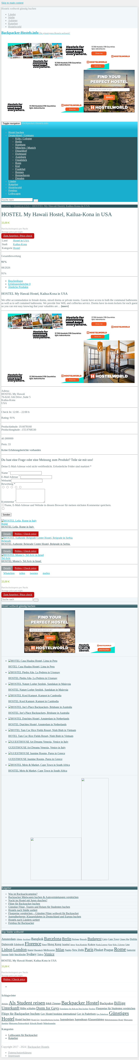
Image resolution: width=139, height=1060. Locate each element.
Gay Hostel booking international (58, 1013)
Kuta (110, 945)
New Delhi (78, 949)
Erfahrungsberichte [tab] (19, 283)
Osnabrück (21, 159)
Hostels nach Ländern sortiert (24, 919)
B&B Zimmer (53, 1003)
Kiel (17, 166)
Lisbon (7, 949)
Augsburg (20, 156)
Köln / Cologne (23, 138)
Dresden (19, 178)
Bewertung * (8, 483)
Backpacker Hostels (38, 1046)
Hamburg (20, 144)
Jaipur (72, 945)
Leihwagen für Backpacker (22, 1035)
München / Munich (25, 147)
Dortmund (20, 153)
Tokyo (40, 954)
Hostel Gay (35, 1020)
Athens (19, 939)
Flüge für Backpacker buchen (24, 903)
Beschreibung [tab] (15, 280)
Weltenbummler (49, 1023)
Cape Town (113, 939)
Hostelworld (14, 26)
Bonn (18, 163)
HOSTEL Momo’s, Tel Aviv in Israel (21, 561)
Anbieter (12, 20)
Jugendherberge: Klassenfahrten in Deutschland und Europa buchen (44, 916)
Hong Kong (54, 944)
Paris (89, 949)
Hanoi (44, 944)
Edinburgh (19, 944)
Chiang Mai (124, 939)
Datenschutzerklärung (20, 1052)
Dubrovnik (7, 944)
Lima (127, 944)
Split (11, 954)
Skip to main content (12, 2)
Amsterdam (9, 939)
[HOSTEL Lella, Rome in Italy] (19, 520)
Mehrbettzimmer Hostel (114, 1020)
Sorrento (5, 954)
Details (7, 533)
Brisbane (75, 939)
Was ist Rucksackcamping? (22, 893)
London (20, 949)
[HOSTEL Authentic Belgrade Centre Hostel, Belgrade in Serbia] (37, 537)
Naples (68, 950)
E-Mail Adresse (10, 476)
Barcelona (52, 938)
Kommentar (8, 501)
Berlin (18, 141)
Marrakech (38, 950)
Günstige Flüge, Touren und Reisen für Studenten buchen (39, 906)
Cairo (104, 939)
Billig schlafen (28, 1008)
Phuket (98, 950)
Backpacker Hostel (80, 1002)
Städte (11, 17)
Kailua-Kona (20, 244)
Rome (4, 523)
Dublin (133, 939)
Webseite (6, 480)
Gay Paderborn (102, 1014)
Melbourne (49, 950)
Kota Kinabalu (81, 945)
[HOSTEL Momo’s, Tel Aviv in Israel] (22, 555)
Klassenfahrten (96, 1019)
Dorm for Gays (47, 1008)
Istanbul (66, 944)
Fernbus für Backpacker (21, 923)
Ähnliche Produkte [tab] (18, 287)
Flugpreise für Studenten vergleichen (115, 1008)
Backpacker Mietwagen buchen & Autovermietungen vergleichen (43, 897)
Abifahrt (5, 1004)
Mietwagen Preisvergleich (19, 1023)
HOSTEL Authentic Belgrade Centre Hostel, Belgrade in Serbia (36, 543)
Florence (33, 943)
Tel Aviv (6, 558)
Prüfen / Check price (25, 533)
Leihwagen (14, 193)
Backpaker (106, 1003)
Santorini (131, 950)
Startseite (6, 206)
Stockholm (20, 954)
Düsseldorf (21, 150)
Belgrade (6, 540)
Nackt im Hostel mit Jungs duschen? (27, 900)
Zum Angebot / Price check (17, 235)
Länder (12, 14)
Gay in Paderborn (86, 1013)
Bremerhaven (22, 175)
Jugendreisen (67, 1019)
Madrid (30, 950)
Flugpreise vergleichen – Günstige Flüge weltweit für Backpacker (43, 913)
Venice (49, 954)
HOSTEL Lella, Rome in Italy (18, 526)
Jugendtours (81, 1019)
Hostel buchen (16, 132)
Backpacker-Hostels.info (35, 123)
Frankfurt (20, 169)
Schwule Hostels (36, 1023)
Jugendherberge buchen (50, 1020)
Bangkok (37, 939)
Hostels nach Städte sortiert (22, 910)
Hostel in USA (21, 206)
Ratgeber (13, 23)
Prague (108, 950)
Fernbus (12, 190)
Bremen (19, 172)
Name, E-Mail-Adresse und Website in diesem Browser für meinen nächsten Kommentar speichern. (58, 505)
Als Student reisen (27, 1002)
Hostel (16, 248)
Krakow (91, 944)
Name (5, 472)
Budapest (94, 939)
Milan (60, 950)
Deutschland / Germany (21, 135)
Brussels (83, 939)
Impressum (14, 1055)
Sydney (31, 954)
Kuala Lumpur (102, 945)
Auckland (27, 939)
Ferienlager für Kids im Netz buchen (74, 1009)
